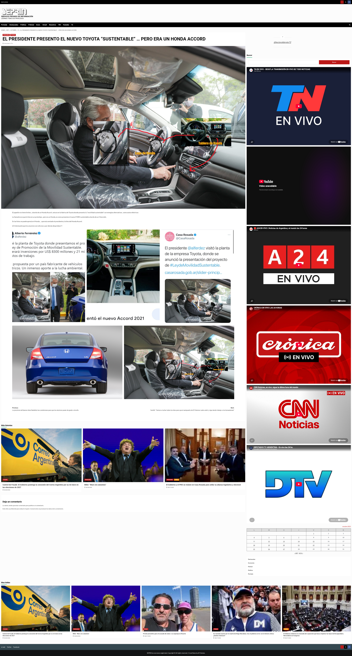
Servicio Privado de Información (17, 16)
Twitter (9, 647)
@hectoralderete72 (282, 42)
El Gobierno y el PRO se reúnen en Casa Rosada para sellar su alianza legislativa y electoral (203, 485)
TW (59, 25)
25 (254, 549)
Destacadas (13, 25)
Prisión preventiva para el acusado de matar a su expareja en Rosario (164, 634)
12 (269, 541)
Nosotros (52, 25)
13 (284, 541)
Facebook (16, 647)
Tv (72, 25)
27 (284, 549)
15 (313, 541)
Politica (23, 25)
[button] (350, 24)
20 (284, 545)
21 (299, 545)
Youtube (66, 25)
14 (299, 541)
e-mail (3, 647)
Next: (192, 409)
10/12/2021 (7, 43)
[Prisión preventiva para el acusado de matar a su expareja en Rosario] (176, 609)
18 (254, 545)
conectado (22, 505)
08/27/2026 (171, 487)
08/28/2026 (7, 490)
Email (45, 25)
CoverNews (192, 653)
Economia (251, 563)
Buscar (249, 55)
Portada (4, 25)
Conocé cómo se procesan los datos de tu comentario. (46, 509)
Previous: (45, 409)
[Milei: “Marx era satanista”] (123, 455)
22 (313, 545)
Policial (31, 25)
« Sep (296, 553)
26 (269, 549)
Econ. (38, 25)
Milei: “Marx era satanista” (95, 485)
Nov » (301, 553)
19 (269, 545)
